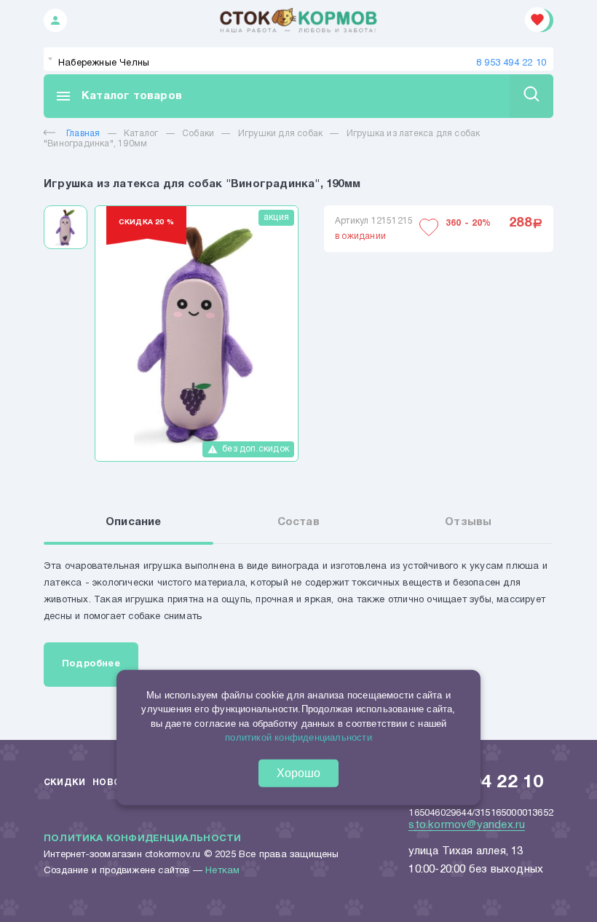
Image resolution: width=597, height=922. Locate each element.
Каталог (141, 134)
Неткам (222, 871)
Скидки (64, 783)
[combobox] (298, 59)
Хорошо (298, 773)
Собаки (198, 134)
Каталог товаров (118, 96)
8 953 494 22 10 (511, 63)
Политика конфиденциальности (142, 839)
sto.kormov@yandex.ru (466, 825)
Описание (134, 522)
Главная (83, 134)
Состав (298, 522)
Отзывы (468, 522)
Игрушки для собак (280, 134)
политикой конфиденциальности (298, 737)
